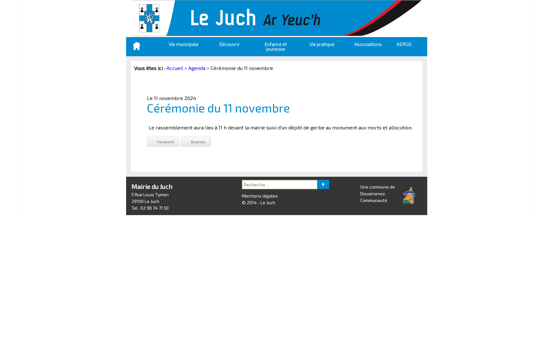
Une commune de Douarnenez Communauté (377, 193)
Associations (368, 44)
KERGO (404, 44)
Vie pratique (321, 44)
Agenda (196, 68)
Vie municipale (183, 44)
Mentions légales (260, 195)
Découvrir (229, 44)
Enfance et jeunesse (276, 46)
